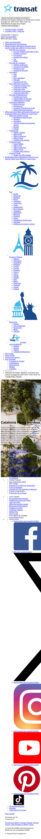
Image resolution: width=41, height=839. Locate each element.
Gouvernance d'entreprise (18, 452)
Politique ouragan (15, 508)
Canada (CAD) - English (14, 29)
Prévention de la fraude (18, 493)
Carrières (12, 457)
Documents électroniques (18, 498)
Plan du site (13, 514)
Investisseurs (14, 454)
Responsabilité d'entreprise (19, 459)
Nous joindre (10, 355)
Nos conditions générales (18, 467)
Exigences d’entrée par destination (22, 486)
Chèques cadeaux (16, 510)
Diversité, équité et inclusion (19, 461)
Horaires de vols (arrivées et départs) (23, 489)
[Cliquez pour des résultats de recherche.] (26, 371)
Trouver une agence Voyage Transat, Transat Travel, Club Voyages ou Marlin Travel (21, 824)
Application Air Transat (17, 810)
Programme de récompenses (16, 44)
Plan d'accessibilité (16, 463)
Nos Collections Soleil (17, 482)
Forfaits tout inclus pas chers (19, 500)
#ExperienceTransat (16, 806)
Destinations (21, 158)
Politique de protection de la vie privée (23, 474)
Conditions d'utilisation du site (20, 472)
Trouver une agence (12, 357)
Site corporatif (10, 359)
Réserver (20, 47)
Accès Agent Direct (16, 517)
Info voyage (9, 354)
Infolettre (12, 808)
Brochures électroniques (18, 506)
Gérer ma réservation (9, 37)
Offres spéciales (22, 113)
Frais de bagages (15, 487)
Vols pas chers (14, 502)
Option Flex (13, 512)
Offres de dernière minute (18, 504)
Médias (12, 455)
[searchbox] (14, 371)
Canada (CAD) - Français (14, 31)
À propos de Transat (16, 450)
